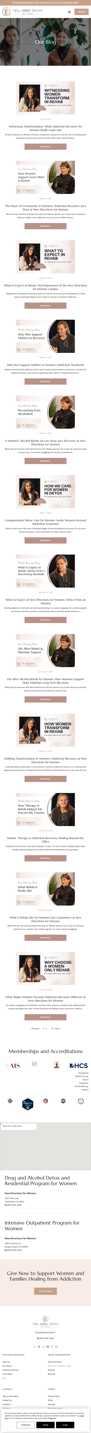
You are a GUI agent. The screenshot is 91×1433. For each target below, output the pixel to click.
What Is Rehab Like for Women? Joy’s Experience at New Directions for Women (45, 919)
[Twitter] (39, 1347)
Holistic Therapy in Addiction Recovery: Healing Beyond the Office (45, 839)
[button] (69, 12)
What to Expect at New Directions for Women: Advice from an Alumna (45, 601)
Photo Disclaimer (55, 1408)
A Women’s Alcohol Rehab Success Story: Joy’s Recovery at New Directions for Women (45, 442)
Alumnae (51, 1374)
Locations (6, 1404)
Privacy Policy (54, 1396)
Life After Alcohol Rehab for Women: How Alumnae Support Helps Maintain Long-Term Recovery (45, 681)
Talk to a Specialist (10, 1396)
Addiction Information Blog (59, 1366)
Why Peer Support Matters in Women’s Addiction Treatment (45, 365)
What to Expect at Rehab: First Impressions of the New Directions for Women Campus (45, 287)
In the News (7, 1374)
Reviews (51, 1370)
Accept (65, 1425)
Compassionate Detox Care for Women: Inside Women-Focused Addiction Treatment (45, 522)
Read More (45, 146)
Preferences (26, 1425)
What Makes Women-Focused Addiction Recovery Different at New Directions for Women (45, 998)
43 (52, 1028)
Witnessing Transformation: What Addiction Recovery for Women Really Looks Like (45, 128)
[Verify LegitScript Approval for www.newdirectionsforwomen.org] (27, 1110)
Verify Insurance (55, 1362)
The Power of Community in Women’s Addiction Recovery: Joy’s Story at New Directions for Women (45, 207)
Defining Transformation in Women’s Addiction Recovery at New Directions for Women (45, 760)
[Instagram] (43, 1347)
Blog (4, 1378)
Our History (7, 1366)
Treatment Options (10, 1370)
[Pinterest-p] (52, 1347)
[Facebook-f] (34, 1347)
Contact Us (7, 1400)
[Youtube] (48, 1347)
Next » (58, 1028)
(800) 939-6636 (70, 3)
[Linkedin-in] (56, 1347)
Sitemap (51, 1404)
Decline (45, 1425)
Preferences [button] (52, 1418)
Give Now (6, 1408)
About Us (6, 1362)
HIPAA (50, 1400)
